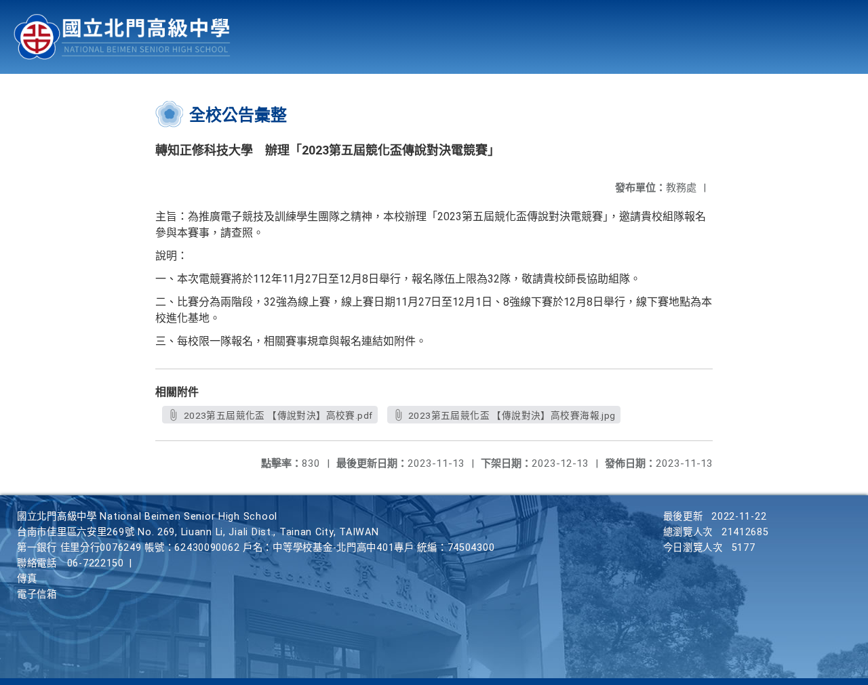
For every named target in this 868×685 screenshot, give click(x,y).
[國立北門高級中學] (122, 37)
